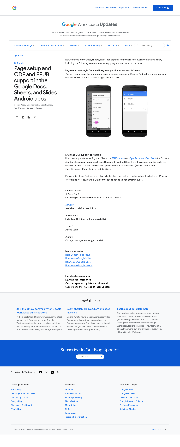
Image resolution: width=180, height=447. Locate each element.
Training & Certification (76, 417)
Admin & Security (93, 45)
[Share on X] (35, 117)
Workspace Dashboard (21, 405)
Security (69, 389)
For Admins (111, 7)
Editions (69, 204)
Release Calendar (140, 7)
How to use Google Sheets (78, 265)
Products (99, 7)
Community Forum (19, 397)
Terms (71, 429)
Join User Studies (128, 409)
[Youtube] (41, 372)
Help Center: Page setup (77, 254)
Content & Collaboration (52, 45)
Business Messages (129, 405)
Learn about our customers (132, 309)
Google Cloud (126, 389)
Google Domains (127, 393)
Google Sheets (33, 105)
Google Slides (46, 105)
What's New (16, 409)
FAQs (67, 409)
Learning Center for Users (23, 393)
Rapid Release (20, 108)
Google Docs (19, 105)
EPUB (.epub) (118, 158)
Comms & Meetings (24, 45)
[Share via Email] (17, 117)
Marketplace (71, 405)
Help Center (124, 7)
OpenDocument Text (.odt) (143, 158)
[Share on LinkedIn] (23, 117)
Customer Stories (73, 393)
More (128, 45)
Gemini (74, 45)
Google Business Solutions (132, 401)
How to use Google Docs (78, 262)
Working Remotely (73, 397)
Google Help (17, 401)
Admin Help (16, 389)
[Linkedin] (52, 372)
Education (113, 45)
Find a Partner (71, 401)
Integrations (70, 413)
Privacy (65, 429)
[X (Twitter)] (46, 372)
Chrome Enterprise (129, 397)
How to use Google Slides (78, 258)
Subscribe (163, 7)
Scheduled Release (34, 108)
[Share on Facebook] (29, 117)
